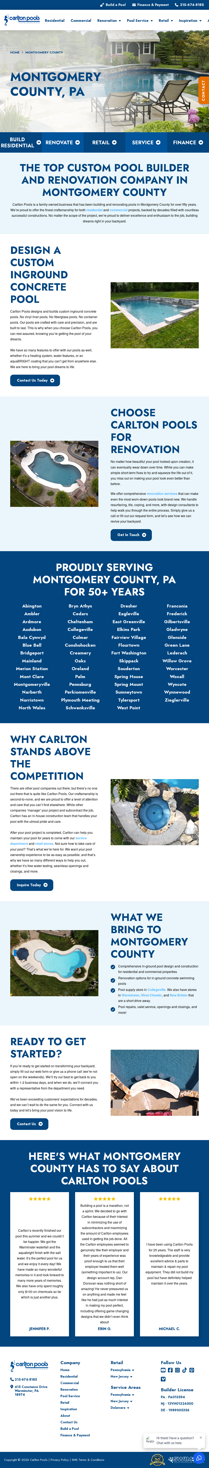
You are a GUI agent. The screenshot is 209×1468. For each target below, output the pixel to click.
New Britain (179, 995)
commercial (119, 210)
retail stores (44, 843)
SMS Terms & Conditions (88, 1460)
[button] (203, 90)
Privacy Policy (60, 1460)
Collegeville (157, 989)
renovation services (162, 493)
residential (94, 210)
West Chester (151, 995)
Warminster (130, 995)
